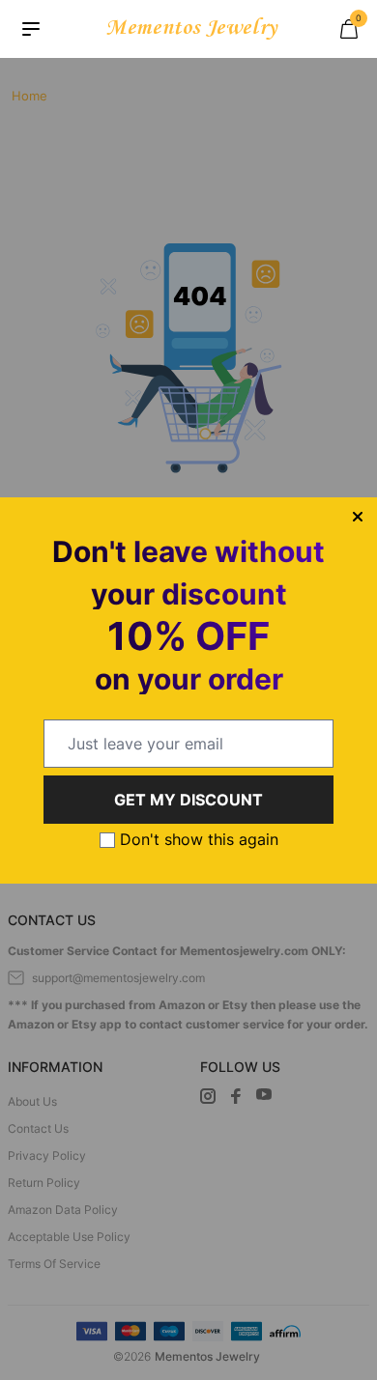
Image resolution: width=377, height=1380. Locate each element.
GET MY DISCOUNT (188, 799)
